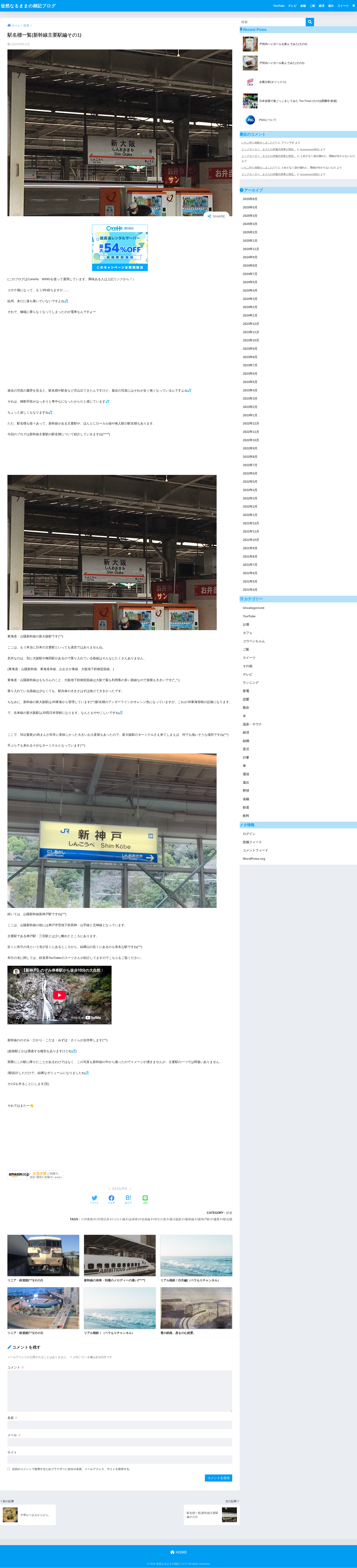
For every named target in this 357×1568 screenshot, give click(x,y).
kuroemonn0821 (310, 149)
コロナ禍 (119, 1219)
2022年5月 (250, 482)
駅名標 (227, 1219)
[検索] (310, 22)
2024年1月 (250, 315)
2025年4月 (250, 216)
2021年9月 (250, 548)
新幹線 (189, 1219)
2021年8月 (250, 556)
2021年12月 (251, 523)
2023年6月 (250, 374)
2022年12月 (251, 423)
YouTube (278, 5)
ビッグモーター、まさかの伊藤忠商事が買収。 (269, 149)
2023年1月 (250, 415)
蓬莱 (217, 1219)
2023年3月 (250, 399)
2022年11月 (251, 432)
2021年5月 (250, 581)
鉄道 (229, 1212)
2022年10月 (251, 440)
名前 (12, 1418)
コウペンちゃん (254, 641)
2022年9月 (250, 448)
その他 (247, 666)
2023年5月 (250, 382)
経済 (321, 5)
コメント (15, 1367)
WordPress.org (254, 859)
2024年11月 (251, 249)
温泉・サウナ (252, 724)
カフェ (247, 633)
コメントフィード (255, 850)
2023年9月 (250, 349)
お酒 (246, 624)
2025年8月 (250, 199)
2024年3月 (250, 299)
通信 (246, 774)
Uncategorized (253, 608)
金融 (303, 5)
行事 (246, 757)
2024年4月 (250, 290)
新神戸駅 (204, 1219)
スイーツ (343, 5)
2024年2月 (250, 307)
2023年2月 (250, 407)
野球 (246, 791)
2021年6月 (250, 573)
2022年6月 (250, 473)
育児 (246, 749)
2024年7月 (250, 274)
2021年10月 (251, 540)
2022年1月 (250, 515)
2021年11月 (251, 531)
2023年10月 (251, 340)
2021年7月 (250, 565)
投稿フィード (252, 842)
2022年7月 (250, 465)
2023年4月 (250, 390)
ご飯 (312, 5)
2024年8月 (250, 266)
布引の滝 (160, 1219)
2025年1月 (250, 241)
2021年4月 (250, 590)
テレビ (292, 5)
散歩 (246, 708)
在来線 (145, 1219)
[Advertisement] (119, 346)
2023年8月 (250, 357)
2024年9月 (250, 257)
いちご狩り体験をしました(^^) (259, 142)
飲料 (246, 816)
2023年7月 (250, 365)
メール (14, 1435)
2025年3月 (250, 224)
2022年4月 (250, 490)
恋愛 (246, 699)
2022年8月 (250, 457)
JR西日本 (103, 1219)
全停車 (133, 1219)
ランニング (251, 683)
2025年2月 (250, 232)
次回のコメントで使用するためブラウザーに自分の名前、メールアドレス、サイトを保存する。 (72, 1469)
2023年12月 (251, 324)
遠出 (331, 5)
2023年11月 (251, 332)
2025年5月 (250, 207)
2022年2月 (250, 507)
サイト (12, 1452)
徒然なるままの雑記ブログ (28, 5)
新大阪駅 (176, 1219)
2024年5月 (250, 282)
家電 (246, 691)
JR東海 (88, 1219)
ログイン (249, 834)
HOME (181, 1552)
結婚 (246, 741)
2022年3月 (250, 498)
